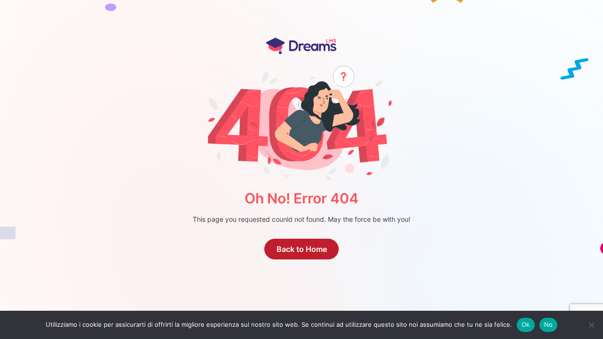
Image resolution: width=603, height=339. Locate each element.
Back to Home (302, 249)
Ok (526, 324)
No (548, 324)
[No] (591, 325)
